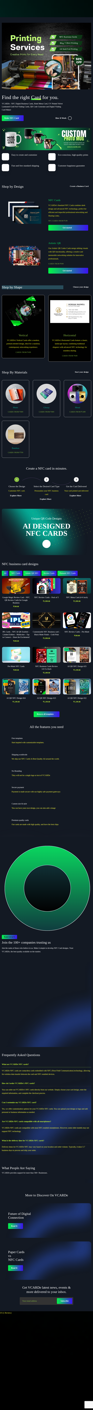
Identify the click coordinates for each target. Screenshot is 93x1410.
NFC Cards (54, 200)
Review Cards (49, 573)
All (5, 573)
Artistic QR (54, 243)
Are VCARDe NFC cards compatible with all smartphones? (26, 1121)
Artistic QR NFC (32, 573)
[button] (13, 118)
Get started (67, 228)
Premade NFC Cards (68, 573)
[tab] (46, 1064)
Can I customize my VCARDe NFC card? (19, 1102)
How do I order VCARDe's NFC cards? (18, 1083)
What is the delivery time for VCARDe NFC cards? (23, 1141)
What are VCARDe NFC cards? (15, 1064)
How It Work (60, 118)
